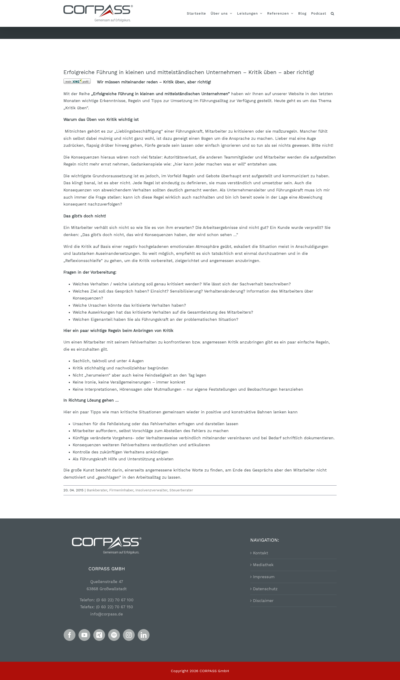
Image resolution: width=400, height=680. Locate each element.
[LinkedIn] (144, 635)
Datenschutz (265, 588)
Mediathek (263, 564)
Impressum (264, 576)
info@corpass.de (106, 614)
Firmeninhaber (121, 490)
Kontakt (260, 553)
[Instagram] (129, 635)
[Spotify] (114, 635)
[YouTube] (84, 635)
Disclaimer (263, 600)
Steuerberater (181, 490)
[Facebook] (69, 635)
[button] (332, 13)
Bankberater (97, 490)
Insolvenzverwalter (151, 490)
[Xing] (99, 635)
